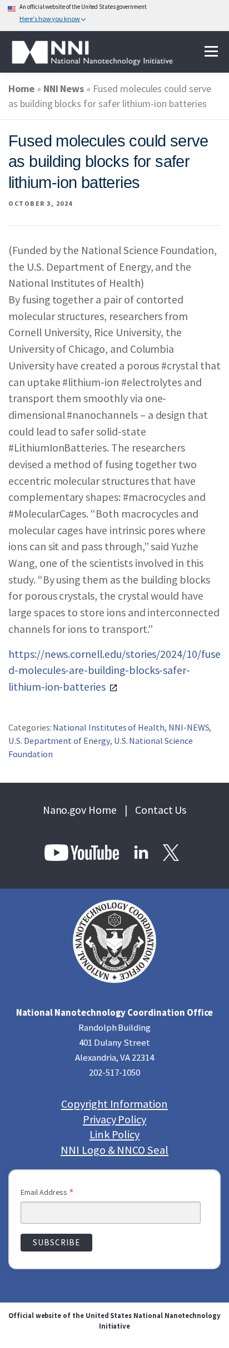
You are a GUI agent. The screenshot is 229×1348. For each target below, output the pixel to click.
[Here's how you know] (114, 15)
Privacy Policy (114, 1119)
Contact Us (161, 810)
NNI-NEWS (189, 727)
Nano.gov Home (80, 810)
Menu (211, 51)
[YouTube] (83, 851)
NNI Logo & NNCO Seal (114, 1150)
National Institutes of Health (109, 727)
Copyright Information (114, 1104)
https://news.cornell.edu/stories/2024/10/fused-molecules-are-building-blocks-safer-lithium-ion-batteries (114, 670)
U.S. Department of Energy (59, 740)
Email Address (47, 1193)
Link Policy (114, 1134)
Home (21, 88)
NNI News (63, 88)
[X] (171, 851)
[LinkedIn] (142, 851)
